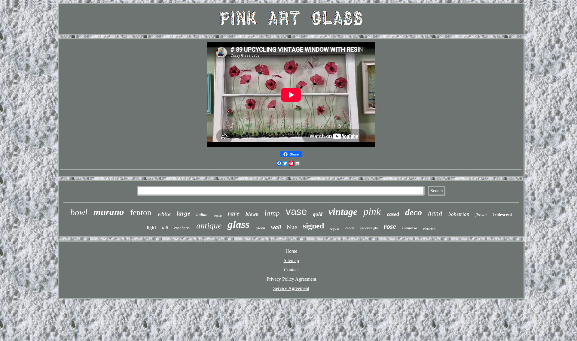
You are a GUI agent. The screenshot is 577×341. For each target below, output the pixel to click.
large (183, 213)
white (164, 213)
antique (208, 225)
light (151, 227)
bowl (78, 212)
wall (276, 227)
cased (393, 214)
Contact (291, 269)
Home (291, 251)
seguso (334, 229)
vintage (342, 211)
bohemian (458, 214)
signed (313, 226)
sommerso (409, 228)
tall (165, 227)
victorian (429, 229)
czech (349, 228)
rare (234, 213)
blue (292, 227)
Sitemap (291, 260)
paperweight (369, 228)
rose (390, 226)
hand (435, 213)
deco (413, 212)
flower (481, 214)
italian (202, 215)
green (260, 228)
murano (108, 212)
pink (372, 211)
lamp (272, 213)
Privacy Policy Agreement (291, 279)
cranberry (182, 228)
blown (252, 214)
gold (317, 214)
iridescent (502, 214)
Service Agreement (291, 288)
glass (238, 224)
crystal (218, 215)
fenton (140, 212)
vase (296, 211)
